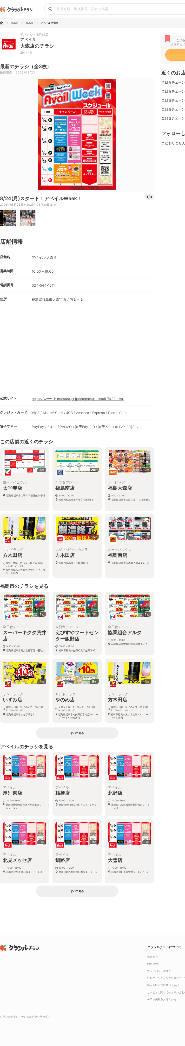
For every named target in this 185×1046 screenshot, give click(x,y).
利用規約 (152, 964)
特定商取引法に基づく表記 (163, 985)
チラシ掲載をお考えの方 (161, 999)
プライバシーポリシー (160, 971)
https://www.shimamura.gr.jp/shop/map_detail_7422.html (78, 399)
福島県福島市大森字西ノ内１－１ (57, 299)
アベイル (28, 39)
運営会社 (152, 957)
